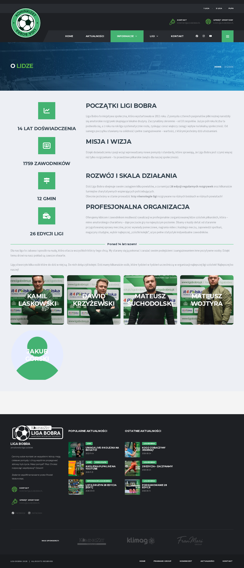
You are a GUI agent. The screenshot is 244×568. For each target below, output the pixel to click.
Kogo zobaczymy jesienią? (153, 448)
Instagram (36, 513)
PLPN (231, 8)
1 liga (206, 8)
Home (69, 36)
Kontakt (177, 36)
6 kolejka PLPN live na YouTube (101, 467)
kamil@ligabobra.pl (223, 23)
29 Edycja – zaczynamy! (157, 466)
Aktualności (95, 36)
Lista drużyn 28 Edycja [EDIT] (101, 486)
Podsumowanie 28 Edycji (154, 486)
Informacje (125, 36)
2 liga (219, 8)
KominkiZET (186, 561)
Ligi (152, 36)
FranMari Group (162, 561)
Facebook (20, 513)
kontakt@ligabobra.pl (188, 23)
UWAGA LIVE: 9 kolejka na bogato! (102, 448)
